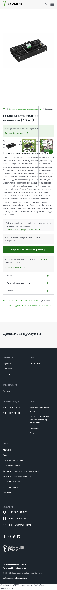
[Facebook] (4, 536)
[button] (51, 152)
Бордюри (7, 363)
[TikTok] (14, 536)
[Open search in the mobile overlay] (46, 4)
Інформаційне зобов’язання (14, 568)
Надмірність (21, 578)
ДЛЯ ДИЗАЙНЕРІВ (12, 413)
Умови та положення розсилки (17, 476)
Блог (32, 433)
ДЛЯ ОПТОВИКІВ (12, 407)
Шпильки (7, 368)
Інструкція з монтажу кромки (39, 409)
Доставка (7, 492)
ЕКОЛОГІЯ (35, 363)
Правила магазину (11, 465)
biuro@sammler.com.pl (20, 524)
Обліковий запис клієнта (14, 460)
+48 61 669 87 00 (18, 518)
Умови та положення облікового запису (21, 471)
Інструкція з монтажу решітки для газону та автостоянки (40, 419)
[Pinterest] (18, 536)
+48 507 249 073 (18, 512)
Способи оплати (10, 487)
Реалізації (34, 428)
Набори (6, 374)
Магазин (7, 449)
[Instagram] (9, 536)
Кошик (6, 455)
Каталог (6, 391)
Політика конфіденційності (14, 564)
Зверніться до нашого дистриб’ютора (28, 249)
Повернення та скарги (13, 481)
